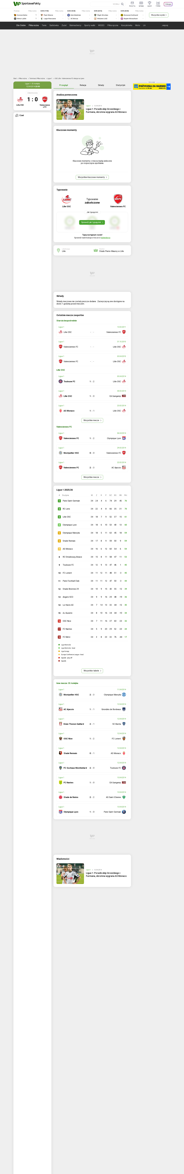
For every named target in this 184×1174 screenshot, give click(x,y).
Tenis (44, 25)
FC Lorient (67, 573)
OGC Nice (67, 621)
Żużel (64, 25)
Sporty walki (89, 25)
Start (15, 78)
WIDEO (101, 25)
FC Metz (66, 637)
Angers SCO (68, 597)
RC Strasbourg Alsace (72, 557)
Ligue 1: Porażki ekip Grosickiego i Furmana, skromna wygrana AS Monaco (106, 110)
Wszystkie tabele (92, 670)
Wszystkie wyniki (158, 15)
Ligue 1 (50, 78)
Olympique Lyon (70, 525)
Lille (64, 251)
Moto (137, 25)
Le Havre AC (68, 605)
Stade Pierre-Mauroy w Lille (111, 251)
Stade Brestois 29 (71, 589)
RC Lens (66, 509)
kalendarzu (105, 238)
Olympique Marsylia (71, 533)
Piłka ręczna (112, 25)
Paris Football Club (71, 581)
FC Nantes (67, 629)
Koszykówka (126, 25)
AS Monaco (68, 549)
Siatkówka (54, 25)
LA (144, 25)
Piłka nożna (34, 25)
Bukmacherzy (75, 25)
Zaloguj (168, 4)
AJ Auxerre (67, 613)
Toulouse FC (68, 565)
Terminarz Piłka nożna (37, 78)
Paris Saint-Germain (71, 501)
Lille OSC (67, 517)
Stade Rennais (69, 541)
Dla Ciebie (21, 25)
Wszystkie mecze (91, 420)
